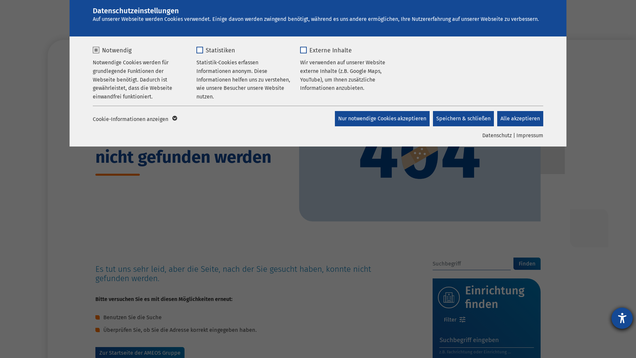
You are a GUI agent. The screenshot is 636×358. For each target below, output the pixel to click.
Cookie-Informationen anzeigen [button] (131, 119)
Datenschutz (497, 135)
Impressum (529, 135)
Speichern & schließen (463, 118)
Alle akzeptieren (520, 118)
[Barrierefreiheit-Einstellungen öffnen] (622, 318)
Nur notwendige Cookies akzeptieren (382, 118)
